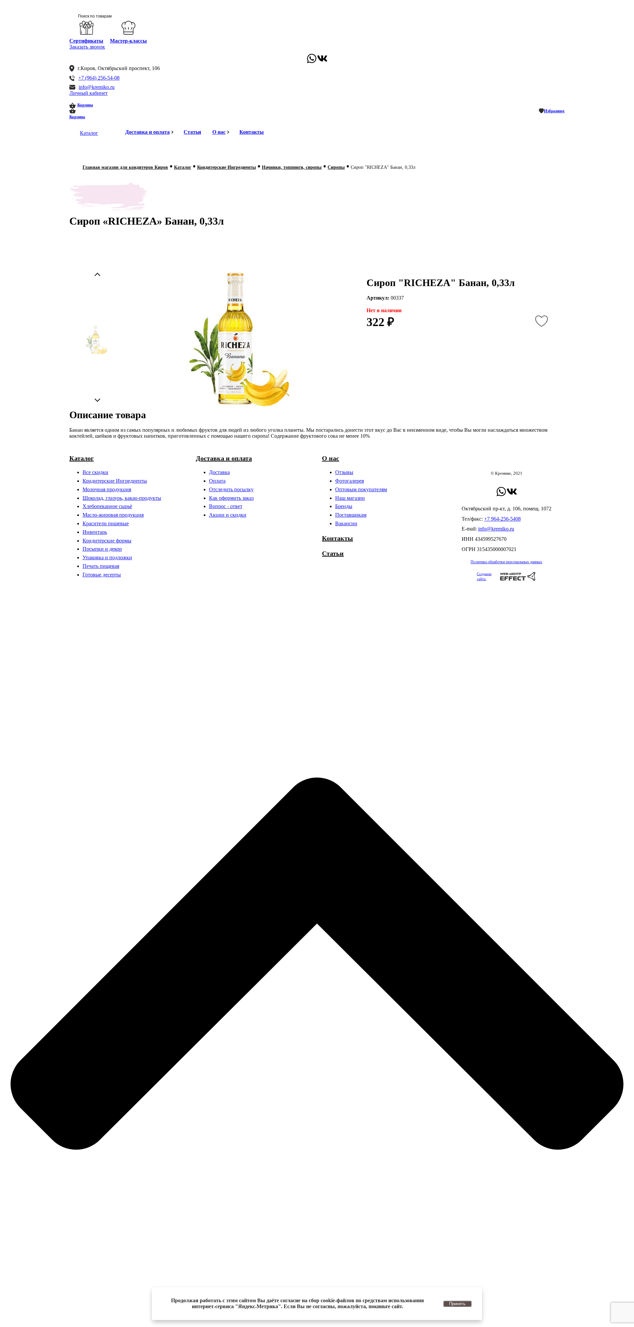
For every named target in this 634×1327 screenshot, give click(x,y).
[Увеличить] (236, 340)
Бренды (343, 506)
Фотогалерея (349, 481)
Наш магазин (350, 498)
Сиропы (336, 167)
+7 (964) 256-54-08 (99, 78)
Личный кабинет (88, 93)
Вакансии (346, 523)
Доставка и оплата (147, 132)
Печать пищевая (101, 566)
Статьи (192, 132)
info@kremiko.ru (97, 87)
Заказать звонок (87, 47)
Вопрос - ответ (225, 506)
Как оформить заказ (231, 498)
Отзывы (344, 472)
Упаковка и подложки (107, 557)
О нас (219, 132)
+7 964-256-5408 (502, 519)
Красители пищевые (106, 523)
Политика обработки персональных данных (506, 562)
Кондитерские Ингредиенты (226, 167)
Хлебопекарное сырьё (107, 506)
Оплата (217, 481)
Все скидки (95, 472)
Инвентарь (95, 532)
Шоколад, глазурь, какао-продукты (122, 498)
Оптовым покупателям (361, 489)
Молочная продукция (107, 489)
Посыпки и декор (102, 549)
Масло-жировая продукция (113, 515)
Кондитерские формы (107, 540)
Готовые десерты (102, 574)
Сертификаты (86, 41)
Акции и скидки (227, 515)
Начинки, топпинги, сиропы (292, 167)
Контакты (251, 132)
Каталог (89, 133)
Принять (457, 1303)
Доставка (219, 472)
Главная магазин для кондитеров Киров (125, 167)
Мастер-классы (128, 41)
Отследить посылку (231, 489)
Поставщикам (351, 515)
